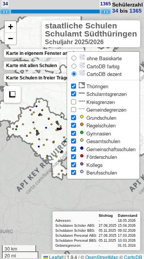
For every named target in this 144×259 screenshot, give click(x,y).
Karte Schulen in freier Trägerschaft (45, 78)
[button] (10, 27)
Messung (12, 94)
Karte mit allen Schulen (31, 65)
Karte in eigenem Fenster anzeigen (44, 53)
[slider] (105, 11)
